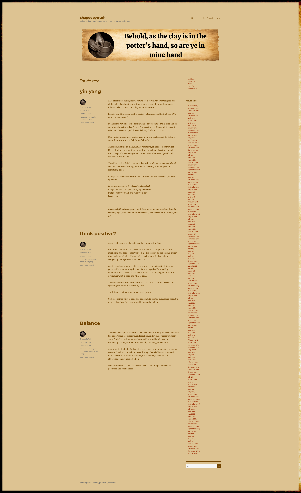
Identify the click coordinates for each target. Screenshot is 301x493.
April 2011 (191, 357)
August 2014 (192, 266)
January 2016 (192, 234)
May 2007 (191, 392)
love (88, 349)
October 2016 (193, 212)
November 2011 (193, 345)
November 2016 (193, 209)
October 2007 (193, 384)
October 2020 (193, 133)
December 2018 (193, 167)
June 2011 (191, 352)
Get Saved (208, 18)
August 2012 (192, 325)
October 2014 (192, 261)
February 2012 (193, 340)
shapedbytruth (92, 18)
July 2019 (191, 155)
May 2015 (191, 254)
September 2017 (194, 187)
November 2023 (193, 111)
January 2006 (193, 424)
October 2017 (192, 185)
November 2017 (193, 182)
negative (83, 117)
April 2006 (192, 416)
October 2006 (193, 402)
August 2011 (192, 350)
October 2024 (193, 106)
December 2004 (193, 449)
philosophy (91, 117)
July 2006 (191, 409)
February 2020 (193, 143)
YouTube (191, 86)
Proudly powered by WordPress (104, 483)
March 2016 (192, 229)
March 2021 (192, 125)
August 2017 (192, 190)
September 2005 (194, 429)
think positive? (98, 233)
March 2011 (192, 360)
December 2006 (194, 397)
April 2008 (191, 382)
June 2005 (191, 436)
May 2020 (191, 138)
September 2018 (194, 170)
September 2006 (194, 404)
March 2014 (192, 278)
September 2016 (194, 214)
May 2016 (191, 224)
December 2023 (193, 108)
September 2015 (194, 244)
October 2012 (192, 320)
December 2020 (193, 130)
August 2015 (192, 246)
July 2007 (191, 387)
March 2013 (192, 308)
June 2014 (191, 271)
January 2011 (192, 365)
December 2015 (193, 236)
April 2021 (191, 123)
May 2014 (191, 273)
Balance (90, 323)
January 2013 (192, 313)
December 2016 (193, 207)
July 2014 (191, 269)
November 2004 (194, 451)
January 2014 (192, 283)
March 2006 (192, 419)
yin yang (90, 91)
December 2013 (193, 286)
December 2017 (193, 180)
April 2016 (191, 227)
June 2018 (191, 177)
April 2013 (191, 306)
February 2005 (193, 444)
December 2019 (193, 148)
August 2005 (192, 431)
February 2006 (193, 421)
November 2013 (193, 288)
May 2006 (191, 414)
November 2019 (193, 150)
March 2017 (192, 199)
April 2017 (191, 197)
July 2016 (191, 219)
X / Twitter (192, 81)
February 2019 (193, 162)
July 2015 (191, 249)
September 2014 (194, 264)
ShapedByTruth (86, 107)
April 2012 (191, 335)
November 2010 (193, 370)
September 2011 (193, 347)
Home (194, 18)
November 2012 (193, 318)
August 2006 (192, 407)
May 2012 (191, 333)
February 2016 (193, 232)
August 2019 (192, 153)
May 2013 (191, 303)
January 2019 (192, 165)
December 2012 (193, 315)
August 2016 (192, 217)
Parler (190, 84)
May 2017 (191, 195)
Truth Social (192, 89)
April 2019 (191, 158)
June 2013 (191, 301)
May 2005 (191, 439)
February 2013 (193, 310)
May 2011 (191, 355)
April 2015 (191, 256)
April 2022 (191, 118)
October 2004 (193, 453)
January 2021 (192, 128)
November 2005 (194, 426)
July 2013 (191, 298)
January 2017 (192, 204)
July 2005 (191, 434)
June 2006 (191, 412)
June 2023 (191, 113)
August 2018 (192, 172)
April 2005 (191, 441)
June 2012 (191, 330)
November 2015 (193, 239)
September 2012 (194, 323)
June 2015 (191, 251)
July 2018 (191, 175)
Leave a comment (87, 123)
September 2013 (194, 293)
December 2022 (193, 116)
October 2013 (192, 291)
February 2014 (193, 281)
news (218, 18)
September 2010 (194, 375)
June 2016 (191, 222)
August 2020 (192, 135)
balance (83, 349)
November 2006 (194, 399)
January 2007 (193, 394)
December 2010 (193, 367)
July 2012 (191, 328)
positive (83, 119)
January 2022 (193, 121)
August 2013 (192, 296)
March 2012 (192, 338)
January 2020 (193, 145)
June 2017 (191, 192)
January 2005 (193, 446)
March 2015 (192, 259)
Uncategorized (85, 114)
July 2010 (191, 377)
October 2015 (192, 241)
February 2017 (193, 202)
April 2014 (191, 276)
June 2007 (191, 389)
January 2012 (192, 343)
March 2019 (192, 160)
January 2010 (192, 379)
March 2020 (192, 140)
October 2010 (192, 372)
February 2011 (193, 362)
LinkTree (191, 79)
